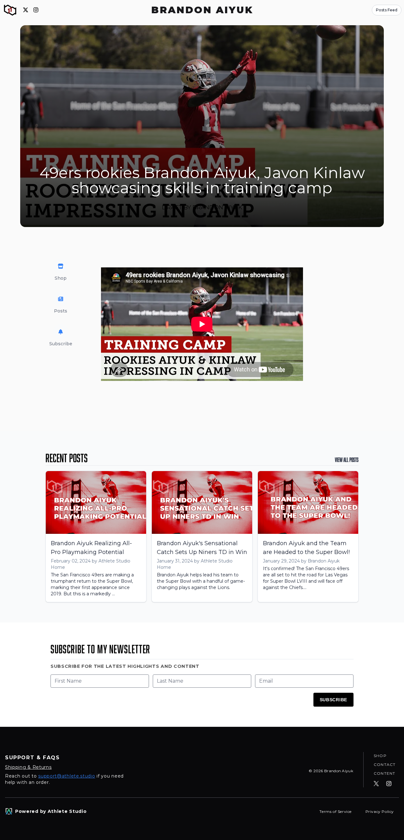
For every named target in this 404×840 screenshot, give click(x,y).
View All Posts (347, 460)
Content (384, 773)
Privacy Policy (379, 811)
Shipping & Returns (28, 767)
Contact (384, 764)
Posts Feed (386, 10)
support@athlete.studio (66, 776)
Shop (380, 755)
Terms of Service (336, 811)
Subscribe (333, 699)
